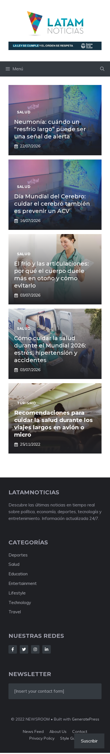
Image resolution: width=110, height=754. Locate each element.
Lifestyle (17, 593)
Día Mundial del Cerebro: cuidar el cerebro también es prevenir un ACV (52, 203)
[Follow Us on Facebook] (12, 649)
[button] (102, 69)
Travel (14, 611)
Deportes (18, 555)
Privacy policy (41, 738)
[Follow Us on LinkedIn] (46, 649)
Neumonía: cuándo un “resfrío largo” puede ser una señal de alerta (50, 129)
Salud (13, 564)
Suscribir (89, 741)
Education (18, 573)
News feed (33, 731)
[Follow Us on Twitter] (24, 649)
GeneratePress (85, 719)
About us (58, 731)
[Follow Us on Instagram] (35, 649)
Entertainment (22, 583)
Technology (19, 602)
